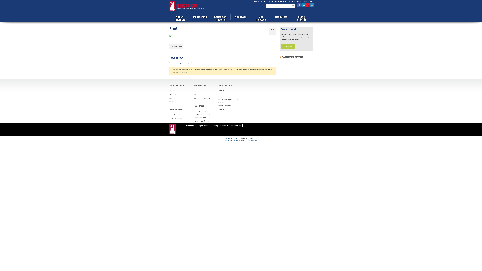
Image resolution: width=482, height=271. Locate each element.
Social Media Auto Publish (232, 138)
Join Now (288, 47)
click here (187, 72)
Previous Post (176, 47)
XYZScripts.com (252, 138)
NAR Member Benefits (292, 56)
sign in (256, 1)
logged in (182, 63)
